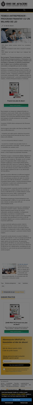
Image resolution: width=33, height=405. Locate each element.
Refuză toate (24, 402)
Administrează (9, 402)
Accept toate (16, 399)
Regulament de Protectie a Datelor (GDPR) (14, 394)
